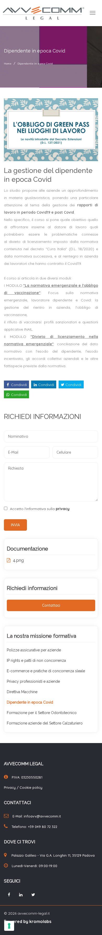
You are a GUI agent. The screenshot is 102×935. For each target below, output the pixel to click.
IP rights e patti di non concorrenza (36, 660)
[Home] (43, 12)
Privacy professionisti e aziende (33, 681)
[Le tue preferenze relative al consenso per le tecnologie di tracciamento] (9, 926)
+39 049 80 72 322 (42, 827)
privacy (63, 508)
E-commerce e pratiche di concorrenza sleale (46, 671)
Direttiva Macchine (22, 692)
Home (8, 63)
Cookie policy (31, 787)
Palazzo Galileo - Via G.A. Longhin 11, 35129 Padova (53, 855)
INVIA (15, 525)
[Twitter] (33, 894)
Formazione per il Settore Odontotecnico (42, 713)
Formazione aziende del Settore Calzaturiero (45, 723)
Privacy (10, 787)
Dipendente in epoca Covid (35, 63)
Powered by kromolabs (27, 921)
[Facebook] (9, 894)
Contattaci (51, 605)
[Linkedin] (20, 894)
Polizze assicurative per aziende (34, 650)
